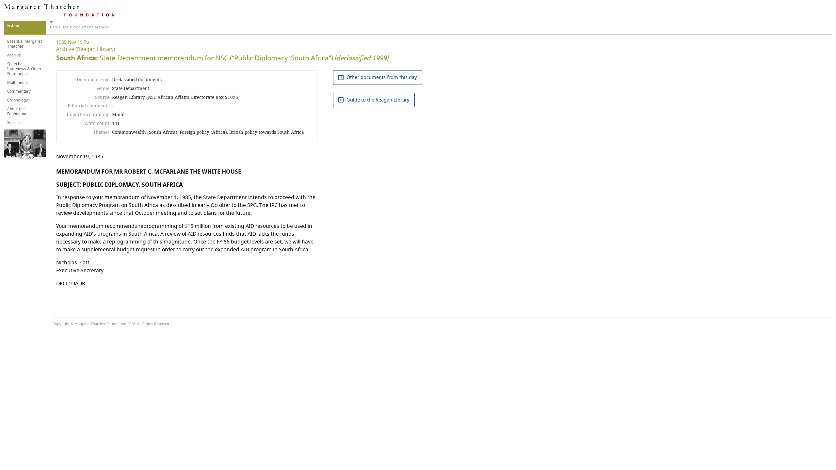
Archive (14, 55)
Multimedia (17, 83)
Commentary (19, 91)
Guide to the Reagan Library (378, 99)
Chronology (17, 100)
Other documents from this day (381, 77)
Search (13, 123)
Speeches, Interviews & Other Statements (24, 69)
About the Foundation (17, 111)
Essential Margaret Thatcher (24, 44)
